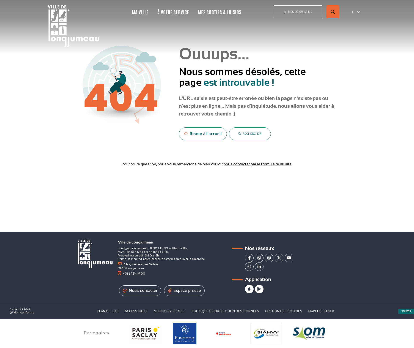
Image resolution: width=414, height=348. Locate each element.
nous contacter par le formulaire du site (258, 164)
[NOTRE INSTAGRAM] (259, 258)
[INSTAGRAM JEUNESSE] (269, 258)
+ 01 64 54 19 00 (134, 273)
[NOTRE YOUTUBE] (289, 258)
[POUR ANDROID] (259, 289)
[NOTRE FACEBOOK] (249, 258)
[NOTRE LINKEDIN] (259, 266)
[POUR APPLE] (249, 289)
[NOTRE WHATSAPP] (249, 266)
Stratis (406, 311)
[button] (332, 11)
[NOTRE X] (279, 258)
